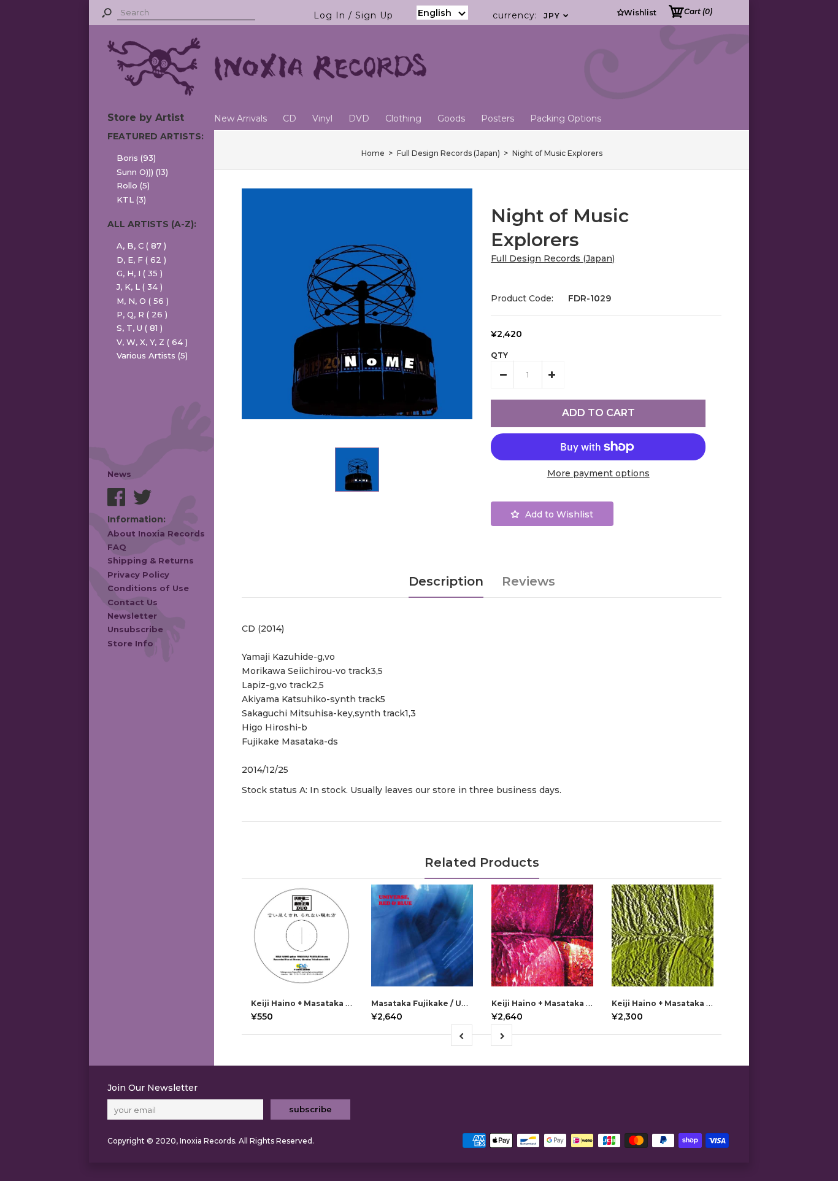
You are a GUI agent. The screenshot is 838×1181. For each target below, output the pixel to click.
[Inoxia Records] (266, 92)
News (119, 474)
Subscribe (310, 1109)
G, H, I (140, 273)
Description (446, 581)
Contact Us (132, 602)
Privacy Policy (138, 574)
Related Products (482, 862)
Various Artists (152, 355)
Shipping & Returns (150, 560)
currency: (531, 15)
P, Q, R (142, 314)
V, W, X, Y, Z (152, 342)
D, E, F (141, 260)
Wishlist (640, 12)
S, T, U (140, 328)
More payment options (598, 473)
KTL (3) (131, 199)
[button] (442, 13)
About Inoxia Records (156, 533)
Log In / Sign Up (353, 15)
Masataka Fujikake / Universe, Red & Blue (456, 1003)
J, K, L (140, 287)
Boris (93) (136, 158)
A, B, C (141, 245)
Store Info (130, 643)
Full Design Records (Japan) (553, 258)
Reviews (528, 581)
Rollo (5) (133, 185)
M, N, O (143, 301)
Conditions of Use (148, 588)
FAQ (116, 547)
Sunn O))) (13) (142, 172)
